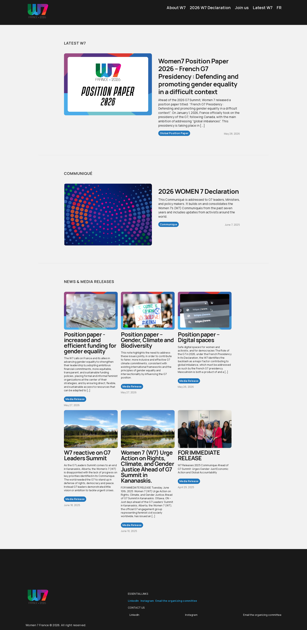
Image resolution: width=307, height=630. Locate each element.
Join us (242, 7)
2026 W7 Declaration (210, 7)
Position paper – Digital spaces (199, 337)
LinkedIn (133, 601)
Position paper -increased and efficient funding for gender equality (90, 343)
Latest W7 (262, 7)
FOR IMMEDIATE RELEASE (199, 455)
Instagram (147, 601)
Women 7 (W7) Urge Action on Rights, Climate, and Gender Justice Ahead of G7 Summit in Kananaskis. (147, 466)
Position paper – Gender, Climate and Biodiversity (147, 340)
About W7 (176, 7)
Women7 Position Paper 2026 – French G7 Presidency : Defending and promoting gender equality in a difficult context (198, 76)
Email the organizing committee (176, 601)
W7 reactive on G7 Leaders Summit (87, 455)
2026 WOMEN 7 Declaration (198, 191)
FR (279, 7)
